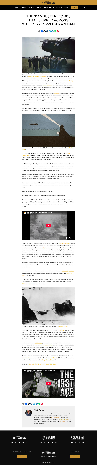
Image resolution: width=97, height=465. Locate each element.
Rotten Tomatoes (26, 357)
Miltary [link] (31, 7)
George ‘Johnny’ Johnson (48, 360)
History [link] (49, 13)
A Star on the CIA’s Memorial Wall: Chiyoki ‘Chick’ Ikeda (42, 364)
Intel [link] (38, 7)
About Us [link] (43, 456)
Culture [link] (58, 7)
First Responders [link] (48, 7)
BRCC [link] (65, 7)
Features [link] (23, 7)
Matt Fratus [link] (51, 27)
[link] (48, 3)
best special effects (52, 357)
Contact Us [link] (75, 456)
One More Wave (63, 421)
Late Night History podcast (64, 419)
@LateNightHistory (55, 417)
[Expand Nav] (33, 7)
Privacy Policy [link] (49, 456)
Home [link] (16, 7)
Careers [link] (54, 456)
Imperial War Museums (63, 326)
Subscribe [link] (74, 7)
